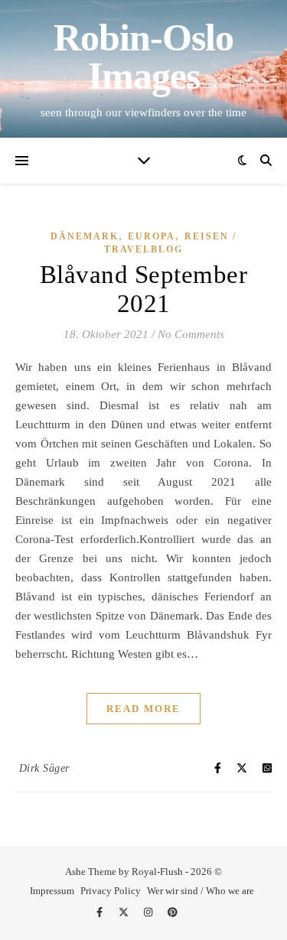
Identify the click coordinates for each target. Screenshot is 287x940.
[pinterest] (173, 913)
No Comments (191, 334)
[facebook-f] (100, 913)
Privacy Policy (110, 890)
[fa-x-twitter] (125, 913)
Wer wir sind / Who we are (200, 890)
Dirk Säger (44, 768)
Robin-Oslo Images (143, 56)
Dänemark (85, 236)
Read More (143, 708)
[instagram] (149, 913)
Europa (151, 236)
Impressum (52, 890)
